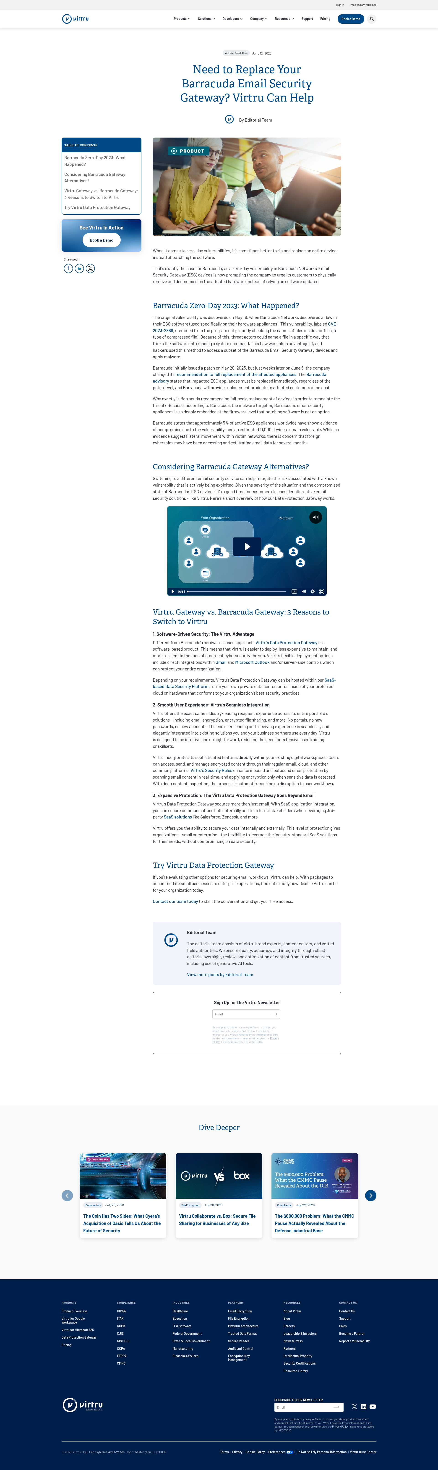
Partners (290, 1348)
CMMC (121, 1363)
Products (180, 19)
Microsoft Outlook (252, 662)
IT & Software (182, 1326)
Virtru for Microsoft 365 (78, 1330)
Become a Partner (352, 1333)
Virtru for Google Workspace (73, 1320)
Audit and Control (240, 1348)
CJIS (120, 1333)
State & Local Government (191, 1341)
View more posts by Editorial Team (220, 974)
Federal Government (187, 1333)
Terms (224, 1452)
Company (257, 19)
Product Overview (74, 1311)
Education (180, 1318)
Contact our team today (175, 901)
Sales (343, 1326)
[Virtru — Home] (75, 19)
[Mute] (303, 591)
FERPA (122, 1356)
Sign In (340, 4)
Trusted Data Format (242, 1333)
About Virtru (292, 1311)
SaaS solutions (178, 816)
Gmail (221, 662)
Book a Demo (351, 19)
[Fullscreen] (321, 591)
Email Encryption (240, 1311)
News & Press (293, 1341)
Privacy (237, 1452)
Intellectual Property (298, 1356)
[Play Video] (172, 591)
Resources (282, 19)
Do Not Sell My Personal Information (322, 1452)
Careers (289, 1326)
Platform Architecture (243, 1326)
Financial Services (185, 1356)
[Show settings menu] (312, 591)
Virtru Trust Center (363, 1452)
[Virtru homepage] (83, 1405)
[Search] (371, 19)
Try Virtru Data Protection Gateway (97, 207)
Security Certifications (300, 1363)
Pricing (325, 19)
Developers (231, 19)
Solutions (204, 19)
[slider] (237, 591)
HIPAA (121, 1311)
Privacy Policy (340, 1426)
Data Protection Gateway (79, 1337)
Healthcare (180, 1311)
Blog (287, 1318)
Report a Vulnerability (354, 1341)
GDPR (121, 1326)
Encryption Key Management (239, 1358)
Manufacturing (183, 1348)
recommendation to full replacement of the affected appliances (235, 374)
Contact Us (347, 1311)
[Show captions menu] (294, 591)
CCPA (121, 1348)
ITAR (120, 1318)
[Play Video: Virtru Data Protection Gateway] (247, 546)
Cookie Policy (255, 1452)
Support (307, 19)
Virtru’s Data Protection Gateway (286, 642)
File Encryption (239, 1318)
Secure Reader (238, 1341)
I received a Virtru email (363, 4)
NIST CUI (123, 1341)
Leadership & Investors (300, 1333)
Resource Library (296, 1371)
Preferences (277, 1452)
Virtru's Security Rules (211, 770)
